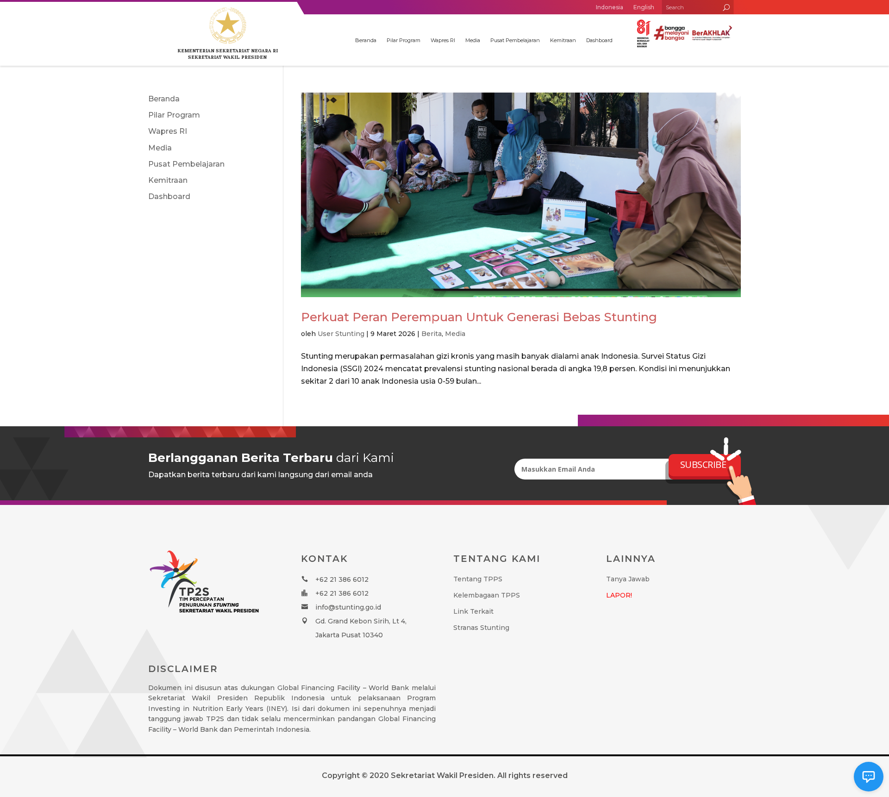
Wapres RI (443, 40)
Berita (431, 334)
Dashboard (599, 40)
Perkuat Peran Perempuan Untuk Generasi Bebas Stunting (479, 317)
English (643, 7)
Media (472, 40)
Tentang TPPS (477, 579)
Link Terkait (473, 611)
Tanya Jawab (628, 579)
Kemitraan (563, 40)
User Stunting (341, 334)
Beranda (365, 40)
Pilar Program (403, 40)
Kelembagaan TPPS (486, 595)
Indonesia (609, 7)
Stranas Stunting (481, 627)
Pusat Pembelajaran (515, 40)
